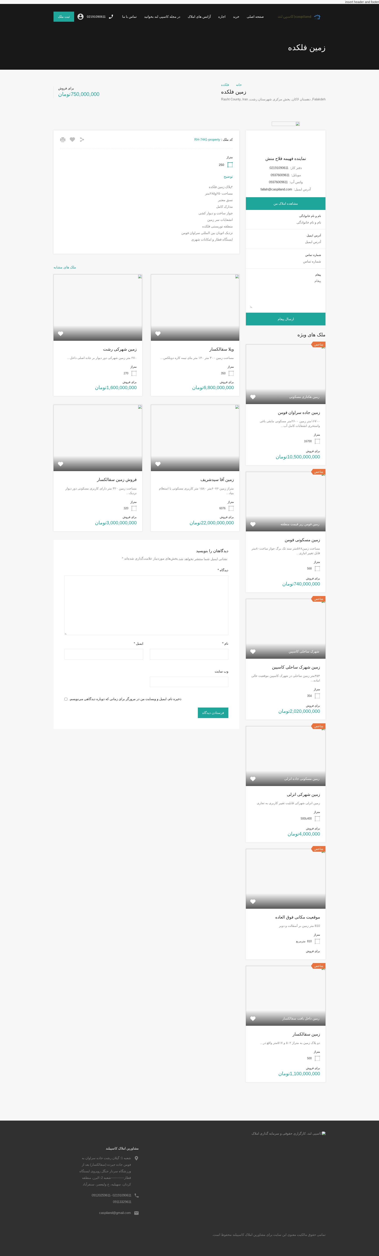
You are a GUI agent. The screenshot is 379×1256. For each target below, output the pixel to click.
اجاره (221, 16)
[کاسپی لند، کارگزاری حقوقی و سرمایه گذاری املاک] (296, 22)
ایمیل (138, 643)
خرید (236, 16)
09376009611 (280, 175)
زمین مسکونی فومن (302, 540)
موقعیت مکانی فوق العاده (297, 917)
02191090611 (96, 16)
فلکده (225, 85)
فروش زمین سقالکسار (117, 479)
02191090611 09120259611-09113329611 (111, 1198)
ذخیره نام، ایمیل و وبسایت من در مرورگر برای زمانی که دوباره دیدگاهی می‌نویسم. (125, 699)
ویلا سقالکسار (221, 349)
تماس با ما (129, 16)
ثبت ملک (64, 16)
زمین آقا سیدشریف (217, 479)
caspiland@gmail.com (115, 1213)
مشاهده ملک (195, 327)
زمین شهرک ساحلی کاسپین (296, 667)
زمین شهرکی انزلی (303, 794)
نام (225, 643)
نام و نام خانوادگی (310, 216)
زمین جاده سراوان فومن (299, 412)
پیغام (318, 274)
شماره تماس (313, 255)
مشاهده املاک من (286, 203)
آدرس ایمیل (314, 235)
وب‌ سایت (221, 671)
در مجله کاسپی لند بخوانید (162, 16)
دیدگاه (223, 570)
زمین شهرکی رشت (120, 349)
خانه (239, 85)
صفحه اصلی (255, 16)
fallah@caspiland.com (276, 189)
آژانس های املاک (199, 16)
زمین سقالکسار (306, 1034)
